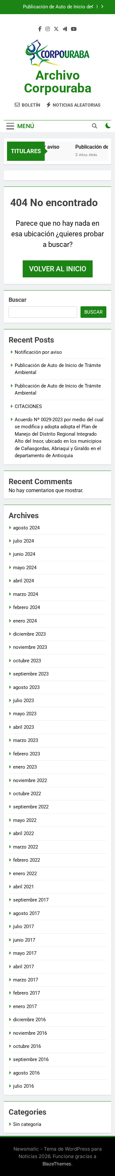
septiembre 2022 (31, 807)
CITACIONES (28, 406)
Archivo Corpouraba (57, 82)
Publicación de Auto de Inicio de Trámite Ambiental (57, 7)
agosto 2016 (26, 1073)
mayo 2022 (24, 820)
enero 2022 (25, 873)
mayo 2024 (24, 568)
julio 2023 (23, 700)
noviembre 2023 (30, 647)
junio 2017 (24, 940)
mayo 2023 (24, 714)
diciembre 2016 (29, 1020)
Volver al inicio (57, 269)
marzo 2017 (25, 980)
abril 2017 (23, 967)
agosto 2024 (26, 528)
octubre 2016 (27, 1046)
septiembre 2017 (31, 900)
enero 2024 (25, 621)
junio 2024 (24, 554)
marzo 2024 (25, 594)
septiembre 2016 (31, 1059)
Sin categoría (27, 1124)
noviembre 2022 (30, 780)
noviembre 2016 (30, 1033)
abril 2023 (23, 727)
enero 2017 (25, 1006)
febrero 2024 (26, 607)
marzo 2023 (25, 740)
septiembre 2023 (31, 674)
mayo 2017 (24, 953)
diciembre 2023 (29, 634)
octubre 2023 (27, 661)
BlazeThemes (56, 1163)
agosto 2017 (26, 913)
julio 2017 (23, 926)
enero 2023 (25, 767)
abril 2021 (23, 887)
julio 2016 (23, 1086)
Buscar (18, 299)
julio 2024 (23, 541)
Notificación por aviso (38, 352)
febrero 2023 (26, 754)
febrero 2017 (26, 993)
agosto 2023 (26, 687)
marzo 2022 (25, 847)
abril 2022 (23, 833)
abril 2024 (23, 581)
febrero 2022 (26, 860)
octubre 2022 (27, 794)
